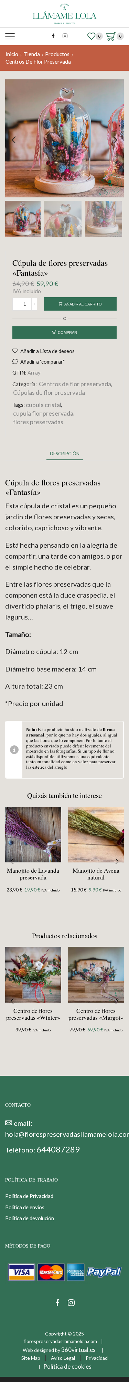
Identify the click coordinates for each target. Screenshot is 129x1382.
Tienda (31, 54)
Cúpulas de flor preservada (49, 392)
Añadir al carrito (83, 304)
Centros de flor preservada (38, 61)
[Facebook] (53, 36)
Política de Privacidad (29, 1196)
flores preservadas (38, 422)
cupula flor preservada (43, 413)
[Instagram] (65, 36)
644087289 (58, 1149)
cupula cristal (43, 404)
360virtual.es (78, 1349)
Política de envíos (24, 1207)
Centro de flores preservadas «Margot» (95, 1014)
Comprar (67, 332)
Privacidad (97, 1358)
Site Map (30, 1358)
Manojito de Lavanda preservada (33, 874)
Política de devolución (29, 1218)
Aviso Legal (63, 1358)
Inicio (12, 54)
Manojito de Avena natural (96, 874)
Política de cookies (67, 1366)
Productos (57, 54)
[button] (13, 139)
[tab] (64, 453)
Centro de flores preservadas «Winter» (33, 1014)
